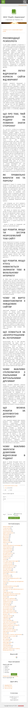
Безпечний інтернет (8, 609)
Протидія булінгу (7, 569)
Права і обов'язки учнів (9, 611)
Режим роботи (6, 575)
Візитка (5, 573)
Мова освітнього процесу (9, 629)
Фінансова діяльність (8, 567)
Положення (6, 640)
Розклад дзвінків (7, 645)
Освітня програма (7, 550)
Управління (6, 540)
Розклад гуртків (7, 576)
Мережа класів (6, 542)
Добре (6, 667)
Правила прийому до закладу (10, 625)
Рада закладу (6, 604)
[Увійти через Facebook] (14, 657)
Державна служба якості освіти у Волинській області (11, 649)
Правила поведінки (8, 628)
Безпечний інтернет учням (10, 485)
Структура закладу (7, 615)
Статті (10, 29)
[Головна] (14, 13)
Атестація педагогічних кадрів (10, 561)
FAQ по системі (8, 688)
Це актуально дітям (8, 608)
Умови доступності (8, 626)
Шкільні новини (7, 526)
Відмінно (7, 666)
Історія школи (6, 528)
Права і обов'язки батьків (9, 600)
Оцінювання (6, 644)
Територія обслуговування (10, 622)
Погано (6, 671)
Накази (4, 559)
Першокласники (7, 603)
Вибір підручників (7, 642)
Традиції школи (7, 556)
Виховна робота (7, 554)
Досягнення (6, 536)
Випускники (6, 537)
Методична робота (8, 553)
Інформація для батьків (9, 565)
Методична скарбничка (9, 598)
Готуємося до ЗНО (7, 562)
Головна (5, 29)
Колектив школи (7, 531)
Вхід (26, 5)
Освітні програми (7, 620)
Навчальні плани (7, 587)
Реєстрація (21, 5)
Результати (6, 676)
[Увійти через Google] (16, 657)
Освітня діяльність (7, 547)
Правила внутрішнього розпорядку (12, 545)
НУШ (4, 584)
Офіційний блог (8, 685)
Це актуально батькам (9, 606)
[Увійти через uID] (11, 657)
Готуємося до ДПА (7, 564)
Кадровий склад (7, 617)
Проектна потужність (8, 623)
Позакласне (6, 558)
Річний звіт (5, 637)
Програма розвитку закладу (10, 586)
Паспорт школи (7, 529)
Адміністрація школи (8, 533)
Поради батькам (7, 601)
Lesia (5, 488)
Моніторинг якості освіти (9, 636)
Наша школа (6, 534)
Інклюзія (5, 597)
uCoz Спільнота (8, 686)
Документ (5, 614)
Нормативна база (7, 548)
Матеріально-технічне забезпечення (12, 634)
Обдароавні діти (7, 592)
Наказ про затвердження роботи (11, 578)
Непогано (7, 669)
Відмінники (5, 539)
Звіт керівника (6, 639)
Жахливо (7, 672)
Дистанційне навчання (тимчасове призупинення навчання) (11, 594)
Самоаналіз (6, 618)
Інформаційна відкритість (9, 572)
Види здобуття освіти (8, 631)
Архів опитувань (14, 676)
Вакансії (5, 633)
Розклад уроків (7, 551)
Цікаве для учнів (7, 570)
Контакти (5, 580)
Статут (4, 543)
